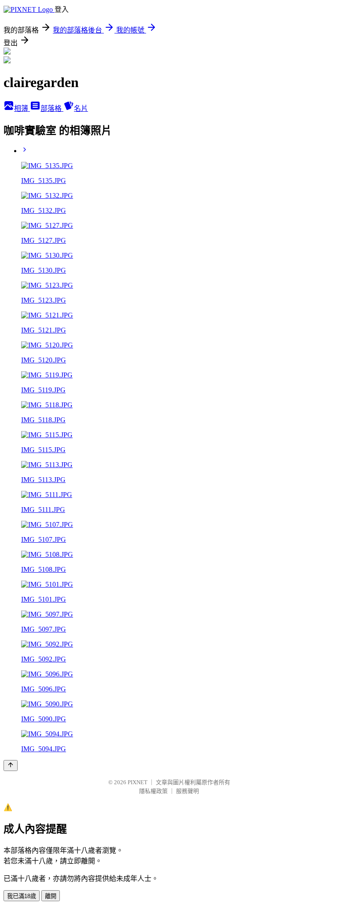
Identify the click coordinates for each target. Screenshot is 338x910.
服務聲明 (187, 791)
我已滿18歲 (21, 896)
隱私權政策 (153, 791)
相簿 (22, 108)
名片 (81, 108)
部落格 (51, 108)
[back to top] (11, 765)
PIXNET (137, 782)
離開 (50, 896)
